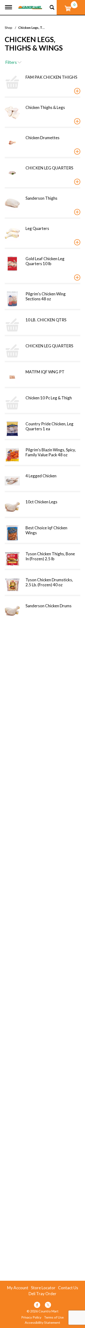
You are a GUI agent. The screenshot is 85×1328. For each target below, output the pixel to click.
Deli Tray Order (42, 1293)
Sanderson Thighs (41, 198)
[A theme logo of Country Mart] (30, 4)
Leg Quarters (37, 228)
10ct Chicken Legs (41, 501)
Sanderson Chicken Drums (49, 605)
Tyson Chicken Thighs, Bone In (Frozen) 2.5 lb (50, 556)
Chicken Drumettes (43, 137)
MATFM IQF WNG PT (45, 371)
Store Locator (43, 1287)
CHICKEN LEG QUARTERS (49, 167)
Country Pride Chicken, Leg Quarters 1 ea (49, 426)
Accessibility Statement (42, 1322)
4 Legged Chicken (41, 475)
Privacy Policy (31, 1317)
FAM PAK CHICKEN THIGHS (51, 77)
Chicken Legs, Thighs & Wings (41, 28)
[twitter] (48, 1305)
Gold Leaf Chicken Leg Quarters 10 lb (45, 261)
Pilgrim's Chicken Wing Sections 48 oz (46, 296)
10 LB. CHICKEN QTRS (46, 319)
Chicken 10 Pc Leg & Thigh (49, 397)
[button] (77, 91)
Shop (8, 28)
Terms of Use (54, 1317)
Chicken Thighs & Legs (45, 107)
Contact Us (68, 1287)
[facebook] (37, 1305)
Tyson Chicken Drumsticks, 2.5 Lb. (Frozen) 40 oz (49, 582)
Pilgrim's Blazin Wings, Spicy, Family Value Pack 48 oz (51, 452)
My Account (17, 1287)
